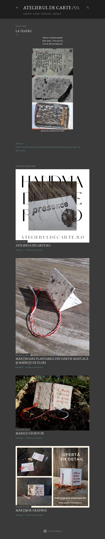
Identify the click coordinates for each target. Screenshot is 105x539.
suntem (27, 14)
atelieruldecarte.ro (33, 245)
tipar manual (20, 151)
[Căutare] (87, 7)
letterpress (55, 147)
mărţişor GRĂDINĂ (31, 510)
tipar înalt (76, 147)
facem (36, 14)
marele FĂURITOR (30, 433)
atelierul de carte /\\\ (51, 8)
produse (46, 14)
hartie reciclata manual (41, 147)
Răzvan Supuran (66, 147)
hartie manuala (27, 147)
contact (56, 14)
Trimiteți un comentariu (34, 250)
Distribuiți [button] (19, 144)
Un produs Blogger (55, 531)
